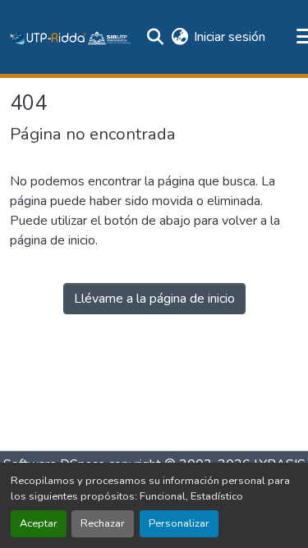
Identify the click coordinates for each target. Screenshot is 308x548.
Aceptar (38, 523)
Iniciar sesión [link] (229, 37)
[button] (70, 37)
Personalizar (179, 523)
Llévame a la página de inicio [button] (154, 299)
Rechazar (102, 523)
